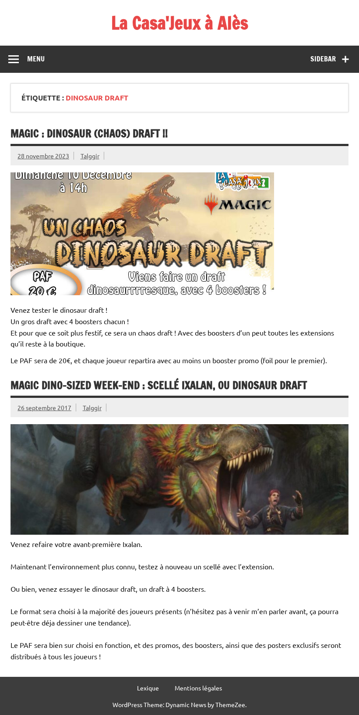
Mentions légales (198, 688)
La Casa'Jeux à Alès (179, 22)
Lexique (148, 688)
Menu (36, 59)
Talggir (90, 156)
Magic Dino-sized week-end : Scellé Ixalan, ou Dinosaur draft (159, 385)
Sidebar (323, 59)
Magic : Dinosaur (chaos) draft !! (89, 133)
